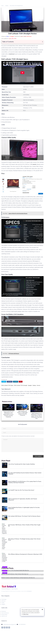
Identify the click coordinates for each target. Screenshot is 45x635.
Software (3, 601)
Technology (3, 599)
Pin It (21, 381)
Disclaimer (3, 611)
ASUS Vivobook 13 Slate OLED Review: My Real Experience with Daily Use (21, 575)
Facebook (10, 381)
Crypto (2, 602)
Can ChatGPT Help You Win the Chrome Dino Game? (21, 490)
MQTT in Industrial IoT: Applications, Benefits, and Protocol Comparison (22, 499)
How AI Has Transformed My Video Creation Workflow (21, 464)
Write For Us (4, 616)
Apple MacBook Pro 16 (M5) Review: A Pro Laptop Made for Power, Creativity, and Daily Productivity (24, 482)
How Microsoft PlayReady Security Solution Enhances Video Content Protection (24, 473)
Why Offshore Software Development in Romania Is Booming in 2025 (25, 554)
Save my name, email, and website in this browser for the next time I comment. (18, 436)
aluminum (11, 54)
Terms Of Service (5, 613)
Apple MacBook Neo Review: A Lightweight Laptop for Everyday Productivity (24, 508)
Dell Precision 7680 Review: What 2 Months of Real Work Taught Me (24, 525)
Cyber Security (14, 589)
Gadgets (12, 36)
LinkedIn (15, 381)
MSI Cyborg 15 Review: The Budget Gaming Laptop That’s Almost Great (24, 539)
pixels (34, 164)
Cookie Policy (25, 614)
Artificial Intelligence (5, 589)
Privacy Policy (4, 614)
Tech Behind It (29, 591)
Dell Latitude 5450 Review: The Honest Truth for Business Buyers (24, 516)
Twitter (3, 381)
